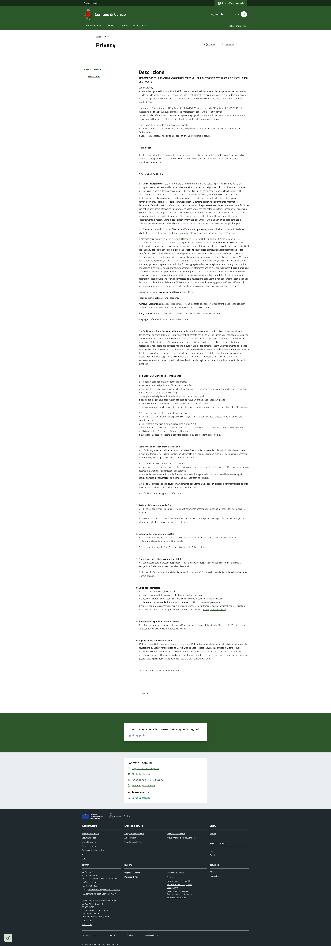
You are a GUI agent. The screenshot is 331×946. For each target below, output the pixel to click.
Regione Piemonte (91, 3)
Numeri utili (87, 924)
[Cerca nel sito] (243, 14)
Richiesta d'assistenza (176, 897)
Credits (130, 935)
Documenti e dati (89, 837)
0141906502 (95, 882)
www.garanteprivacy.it (214, 609)
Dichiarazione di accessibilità (179, 880)
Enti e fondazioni (89, 841)
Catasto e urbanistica (133, 841)
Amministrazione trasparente (179, 884)
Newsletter (214, 875)
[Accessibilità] (8, 938)
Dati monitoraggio (89, 935)
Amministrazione (93, 25)
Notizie (213, 833)
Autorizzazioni (130, 837)
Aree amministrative (90, 833)
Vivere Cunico (139, 25)
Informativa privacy (175, 872)
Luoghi (212, 850)
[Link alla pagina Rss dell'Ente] (211, 872)
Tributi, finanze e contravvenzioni (181, 837)
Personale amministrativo (93, 850)
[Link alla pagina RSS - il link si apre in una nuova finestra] (222, 14)
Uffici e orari (87, 920)
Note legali (171, 876)
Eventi (212, 855)
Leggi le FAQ (172, 887)
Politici (84, 854)
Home (98, 36)
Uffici (84, 858)
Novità (111, 25)
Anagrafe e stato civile (134, 833)
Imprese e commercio (176, 833)
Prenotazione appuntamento (179, 894)
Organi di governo (89, 846)
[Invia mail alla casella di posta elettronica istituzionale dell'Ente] (104, 890)
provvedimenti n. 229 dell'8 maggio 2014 (177, 239)
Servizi (123, 25)
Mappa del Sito (151, 935)
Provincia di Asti (131, 876)
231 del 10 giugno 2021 (210, 239)
